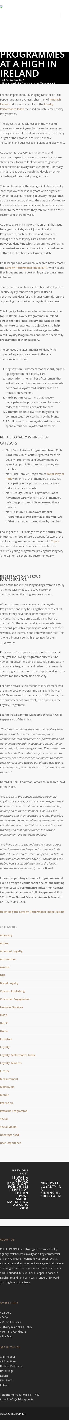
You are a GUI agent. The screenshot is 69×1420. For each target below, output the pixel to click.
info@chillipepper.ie (21, 1399)
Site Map (7, 1336)
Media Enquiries (11, 1322)
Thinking (25, 41)
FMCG (3, 1015)
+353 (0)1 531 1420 (27, 1394)
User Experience (10, 1143)
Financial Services (11, 1007)
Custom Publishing (12, 991)
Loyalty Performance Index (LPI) (26, 267)
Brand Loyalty (9, 983)
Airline (4, 943)
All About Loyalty (11, 951)
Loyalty (5, 1047)
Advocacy (6, 935)
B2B (2, 975)
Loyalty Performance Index (24, 83)
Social (4, 1119)
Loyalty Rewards (11, 1063)
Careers (6, 1312)
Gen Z (3, 1023)
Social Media (8, 1127)
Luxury (4, 1071)
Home (6, 25)
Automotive (8, 959)
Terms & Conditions (14, 1331)
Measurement (47, 83)
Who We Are (24, 25)
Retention (6, 1103)
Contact (42, 41)
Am (52, 99)
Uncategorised (9, 1135)
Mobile (4, 1095)
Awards (5, 967)
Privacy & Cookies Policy (17, 1327)
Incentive (6, 1039)
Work (6, 41)
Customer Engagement (15, 999)
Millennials (7, 1087)
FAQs (5, 1317)
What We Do (46, 25)
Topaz (55, 541)
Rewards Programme (13, 1111)
